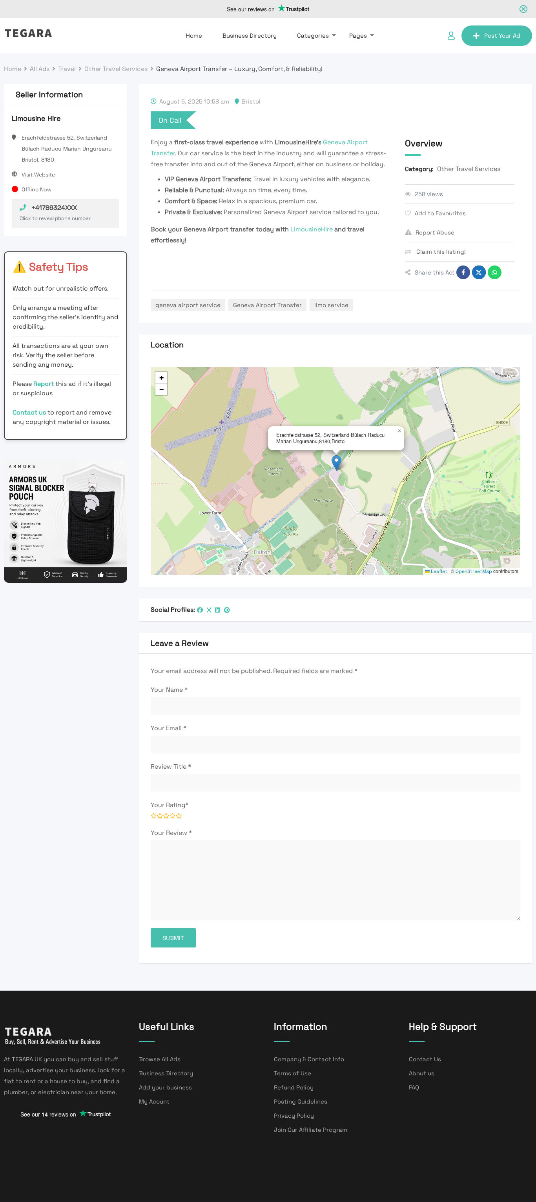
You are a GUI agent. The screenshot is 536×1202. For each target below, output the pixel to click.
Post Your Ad (502, 35)
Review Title (171, 766)
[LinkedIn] (217, 610)
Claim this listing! (440, 251)
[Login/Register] (451, 36)
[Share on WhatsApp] (494, 272)
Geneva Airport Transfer (267, 305)
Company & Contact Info (309, 1059)
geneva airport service (188, 305)
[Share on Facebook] (463, 272)
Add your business (165, 1087)
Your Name (169, 690)
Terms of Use (292, 1073)
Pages (358, 35)
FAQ (414, 1087)
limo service (331, 305)
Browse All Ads (159, 1059)
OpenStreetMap (474, 571)
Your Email (168, 728)
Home (194, 35)
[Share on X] (479, 272)
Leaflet (438, 571)
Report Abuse (435, 232)
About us (421, 1073)
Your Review (171, 833)
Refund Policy (294, 1087)
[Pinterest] (227, 610)
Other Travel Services (468, 169)
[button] (336, 463)
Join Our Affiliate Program (310, 1129)
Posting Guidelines (300, 1101)
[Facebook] (200, 610)
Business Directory (249, 35)
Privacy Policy (294, 1115)
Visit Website (38, 174)
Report (44, 384)
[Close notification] (523, 9)
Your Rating (169, 805)
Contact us (29, 412)
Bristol (251, 101)
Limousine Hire (36, 118)
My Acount (154, 1101)
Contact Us (425, 1059)
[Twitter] (209, 610)
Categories (313, 35)
